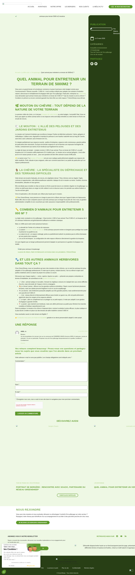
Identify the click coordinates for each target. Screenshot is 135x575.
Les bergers (70, 6)
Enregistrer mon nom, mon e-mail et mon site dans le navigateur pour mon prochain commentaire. (48, 399)
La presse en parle (52, 568)
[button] (91, 63)
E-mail (17, 392)
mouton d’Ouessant (37, 158)
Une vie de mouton (96, 54)
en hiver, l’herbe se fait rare (35, 229)
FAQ (42, 568)
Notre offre (56, 6)
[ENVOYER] (43, 548)
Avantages (42, 6)
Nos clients (84, 6)
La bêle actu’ (98, 6)
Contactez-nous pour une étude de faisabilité (31, 317)
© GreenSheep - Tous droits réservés (67, 573)
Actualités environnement (98, 48)
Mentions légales (89, 568)
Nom (17, 384)
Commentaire (20, 361)
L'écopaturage (35, 72)
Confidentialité (76, 568)
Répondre (23, 343)
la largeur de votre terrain (49, 114)
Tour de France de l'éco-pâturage (101, 52)
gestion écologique (49, 278)
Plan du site (65, 568)
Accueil (31, 6)
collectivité (82, 93)
